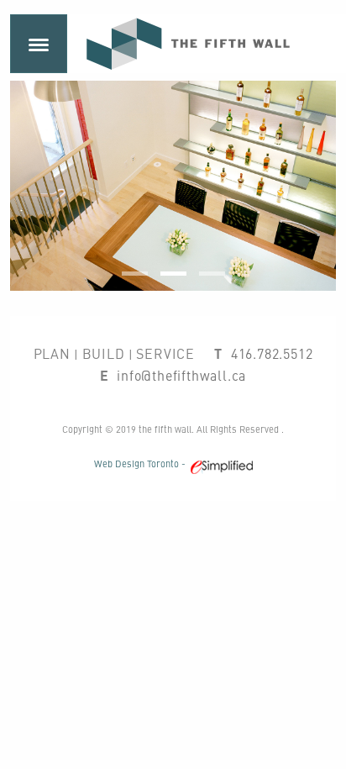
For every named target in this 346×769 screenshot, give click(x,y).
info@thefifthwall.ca (181, 375)
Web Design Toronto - (142, 463)
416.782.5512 (272, 353)
